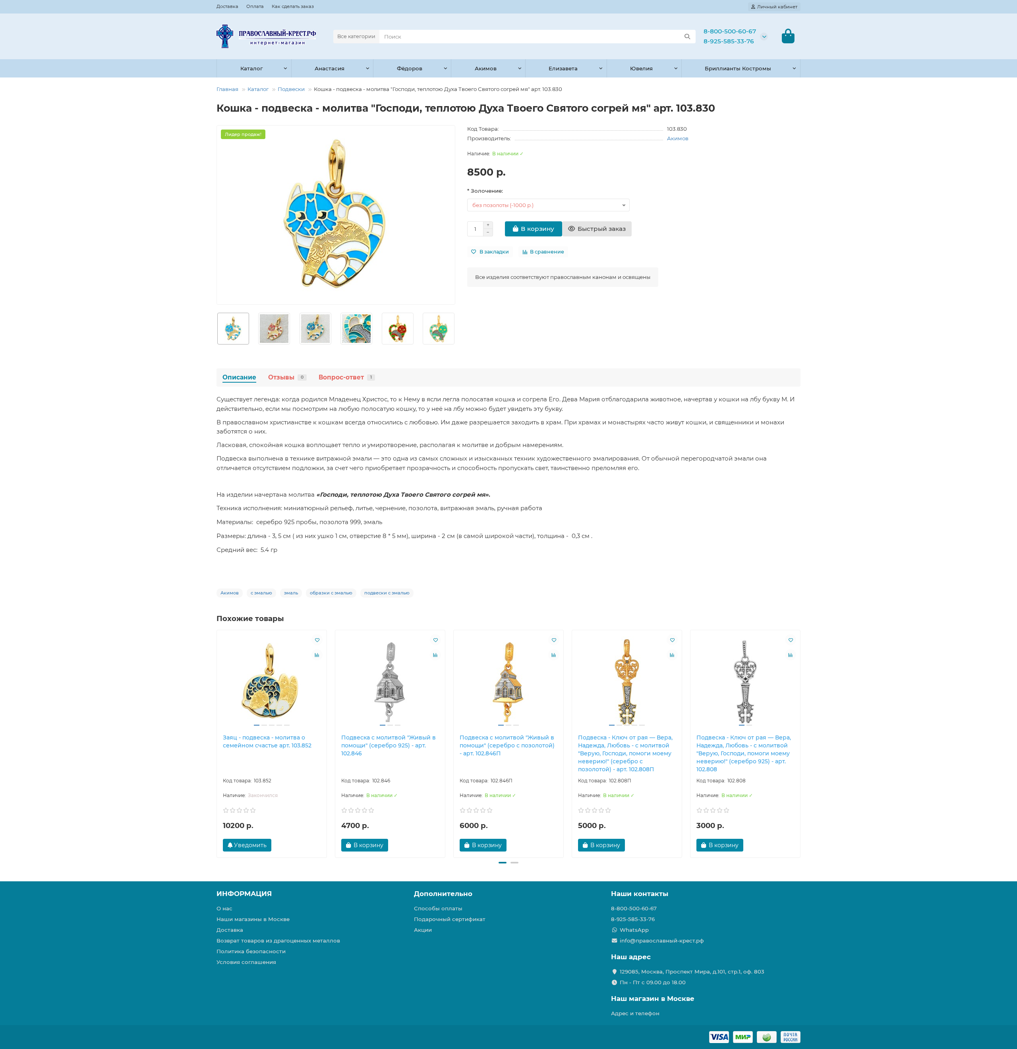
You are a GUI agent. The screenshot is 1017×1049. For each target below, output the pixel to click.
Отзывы (286, 377)
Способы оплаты (438, 908)
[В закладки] (317, 639)
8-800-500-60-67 (730, 31)
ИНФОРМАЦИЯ (244, 894)
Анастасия (329, 68)
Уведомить (249, 845)
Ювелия (641, 68)
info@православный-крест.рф (662, 940)
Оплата (255, 6)
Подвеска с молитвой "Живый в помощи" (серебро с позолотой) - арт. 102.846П (507, 745)
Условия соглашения (246, 962)
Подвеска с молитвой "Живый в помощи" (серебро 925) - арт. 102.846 (388, 745)
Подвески (291, 89)
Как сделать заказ (293, 6)
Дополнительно (443, 894)
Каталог (251, 68)
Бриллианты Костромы (738, 68)
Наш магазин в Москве (652, 999)
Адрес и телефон (635, 1013)
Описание (239, 377)
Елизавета (563, 68)
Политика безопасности (251, 951)
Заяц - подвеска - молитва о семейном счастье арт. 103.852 (267, 741)
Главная (227, 89)
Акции (423, 930)
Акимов (486, 68)
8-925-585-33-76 (729, 41)
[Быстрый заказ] (402, 845)
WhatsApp (634, 930)
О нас (224, 908)
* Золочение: (485, 191)
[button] (217, 329)
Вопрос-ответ (345, 377)
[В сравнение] (317, 654)
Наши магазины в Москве (253, 919)
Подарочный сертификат (449, 919)
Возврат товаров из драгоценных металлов (278, 940)
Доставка (227, 6)
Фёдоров (409, 68)
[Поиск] (687, 36)
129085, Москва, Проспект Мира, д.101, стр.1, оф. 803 (692, 971)
